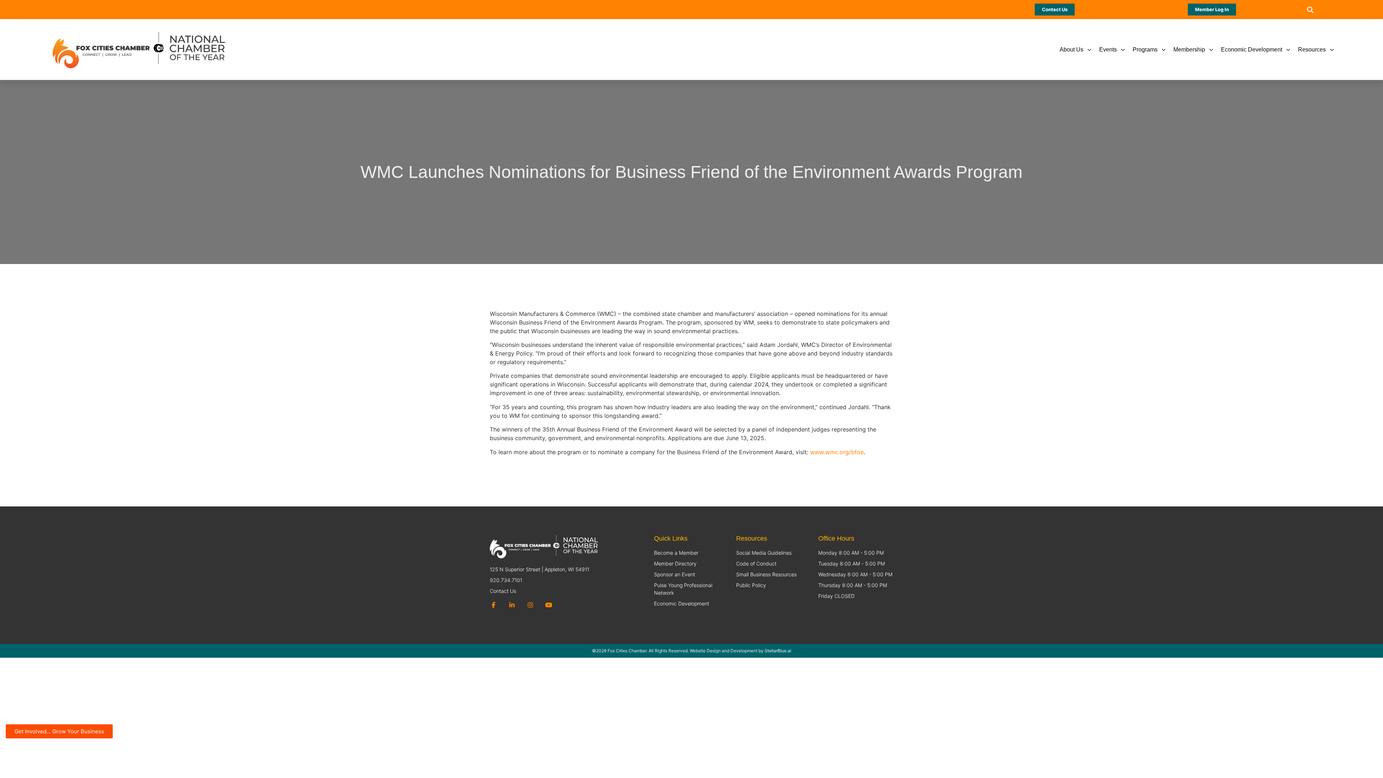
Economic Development (1251, 49)
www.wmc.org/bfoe (837, 452)
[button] (1310, 9)
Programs (1145, 49)
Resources (1312, 49)
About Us (1071, 49)
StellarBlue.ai (778, 650)
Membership (1189, 49)
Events (1108, 49)
